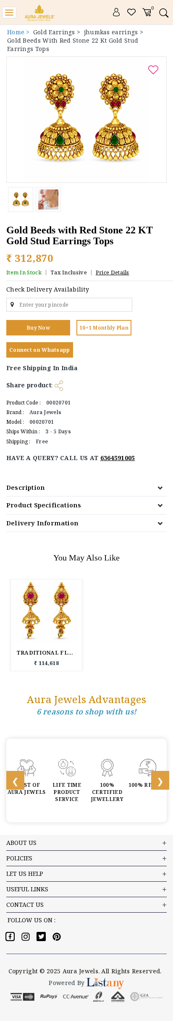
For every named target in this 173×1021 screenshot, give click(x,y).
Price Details (112, 272)
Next (155, 780)
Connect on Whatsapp (39, 349)
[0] (146, 11)
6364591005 (117, 458)
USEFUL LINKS (27, 889)
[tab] (86, 487)
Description (25, 487)
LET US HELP (24, 874)
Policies (19, 858)
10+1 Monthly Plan (103, 327)
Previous (10, 780)
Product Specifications (43, 505)
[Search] (163, 13)
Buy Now (38, 327)
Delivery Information (42, 523)
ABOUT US (21, 843)
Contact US (25, 904)
